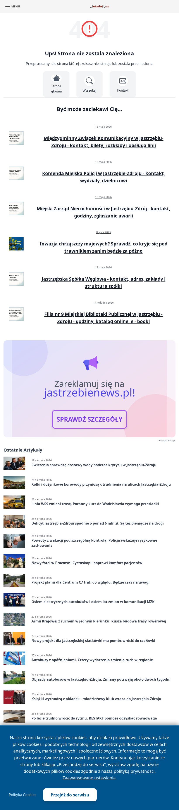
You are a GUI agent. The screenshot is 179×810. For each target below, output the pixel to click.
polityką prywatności (134, 771)
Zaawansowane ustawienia (89, 778)
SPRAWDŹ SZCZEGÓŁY (89, 419)
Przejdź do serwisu (70, 795)
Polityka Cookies (22, 795)
